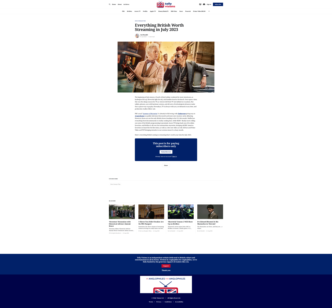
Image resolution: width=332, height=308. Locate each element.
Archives (126, 4)
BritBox (129, 11)
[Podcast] (200, 4)
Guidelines (168, 302)
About (120, 4)
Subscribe (218, 4)
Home (114, 4)
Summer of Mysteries (150, 114)
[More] (209, 11)
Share (166, 165)
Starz (181, 11)
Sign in (209, 4)
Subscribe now (166, 152)
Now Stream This (140, 21)
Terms (151, 302)
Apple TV (153, 11)
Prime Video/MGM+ (199, 11)
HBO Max (174, 11)
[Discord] (204, 4)
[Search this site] (109, 4)
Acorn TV (137, 11)
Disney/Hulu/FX (163, 11)
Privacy (158, 302)
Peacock (188, 11)
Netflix (145, 11)
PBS (123, 11)
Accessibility (179, 302)
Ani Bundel (144, 35)
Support (166, 266)
